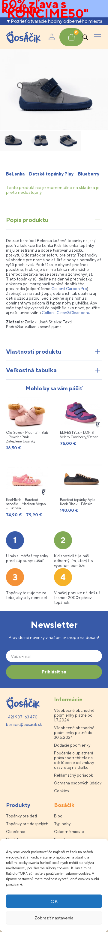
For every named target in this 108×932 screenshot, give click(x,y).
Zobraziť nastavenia (54, 917)
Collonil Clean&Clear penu (66, 312)
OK (54, 901)
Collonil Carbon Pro (69, 288)
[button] (97, 37)
